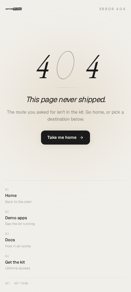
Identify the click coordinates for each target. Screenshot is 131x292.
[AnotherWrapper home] (13, 8)
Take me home (62, 137)
